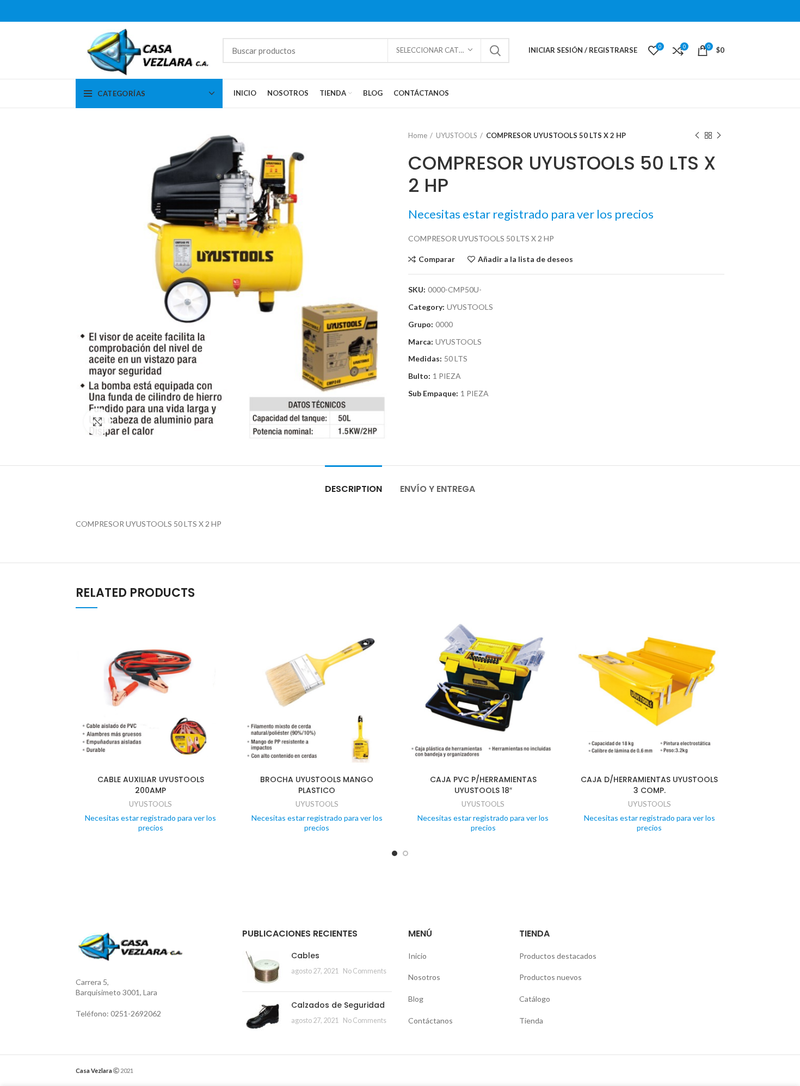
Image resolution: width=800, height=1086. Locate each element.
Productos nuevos (550, 977)
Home (417, 135)
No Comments (364, 971)
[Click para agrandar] (97, 421)
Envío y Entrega (437, 489)
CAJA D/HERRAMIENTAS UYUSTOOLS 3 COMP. (649, 785)
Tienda (531, 1020)
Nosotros (424, 977)
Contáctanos (430, 1020)
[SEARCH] (494, 50)
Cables (305, 955)
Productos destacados (557, 955)
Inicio (417, 955)
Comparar (437, 259)
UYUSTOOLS (456, 135)
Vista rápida (217, 662)
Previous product (697, 135)
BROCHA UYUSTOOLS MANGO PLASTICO (316, 785)
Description (353, 489)
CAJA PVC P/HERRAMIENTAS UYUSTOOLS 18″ (483, 785)
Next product (718, 135)
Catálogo (534, 998)
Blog (415, 998)
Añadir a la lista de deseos (525, 259)
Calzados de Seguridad (338, 1005)
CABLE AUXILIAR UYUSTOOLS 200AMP (150, 785)
